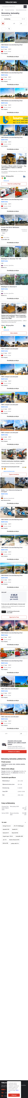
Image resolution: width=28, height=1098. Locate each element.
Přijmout (14, 1095)
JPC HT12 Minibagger (19, 825)
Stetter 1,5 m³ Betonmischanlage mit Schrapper (11, 490)
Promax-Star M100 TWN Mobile (10, 227)
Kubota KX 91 (6, 832)
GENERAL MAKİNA (20, 764)
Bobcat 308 (5, 843)
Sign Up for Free (14, 617)
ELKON (10, 764)
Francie (3, 772)
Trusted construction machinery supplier (13, 461)
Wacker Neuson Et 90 (14, 839)
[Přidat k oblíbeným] (25, 56)
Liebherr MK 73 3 (15, 843)
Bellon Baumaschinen (5, 500)
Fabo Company (4, 53)
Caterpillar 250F (19, 836)
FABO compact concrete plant (9, 349)
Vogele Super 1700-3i (8, 836)
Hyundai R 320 (6, 829)
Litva (2, 774)
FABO (14, 764)
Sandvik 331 (15, 829)
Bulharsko (15, 772)
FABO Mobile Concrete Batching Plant (11, 45)
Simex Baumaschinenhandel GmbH (10, 466)
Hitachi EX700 (15, 832)
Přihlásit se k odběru (14, 751)
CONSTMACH (4, 764)
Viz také (4, 822)
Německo (16, 771)
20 (21, 23)
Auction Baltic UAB (5, 239)
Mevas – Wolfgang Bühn (7, 176)
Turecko (3, 771)
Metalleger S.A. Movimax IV (9, 286)
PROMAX (3, 765)
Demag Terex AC (7, 825)
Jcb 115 (4, 839)
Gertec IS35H (5, 813)
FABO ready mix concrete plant (10, 689)
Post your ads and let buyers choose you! (13, 604)
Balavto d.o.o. (4, 267)
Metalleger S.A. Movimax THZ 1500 (11, 259)
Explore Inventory (14, 474)
